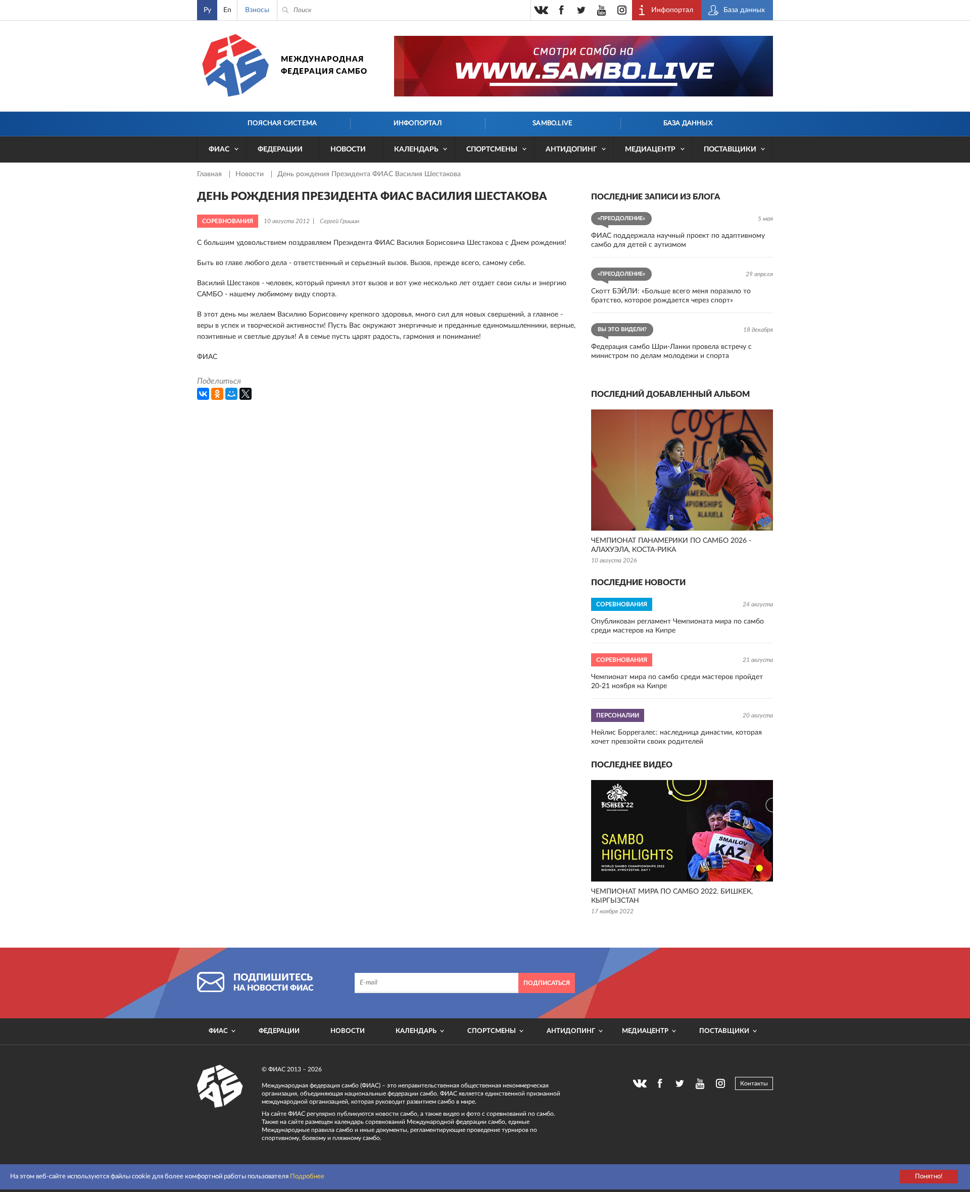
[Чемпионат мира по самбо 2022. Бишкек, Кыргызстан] (682, 831)
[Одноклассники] (217, 394)
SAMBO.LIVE (552, 123)
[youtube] (602, 10)
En (227, 10)
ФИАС (219, 149)
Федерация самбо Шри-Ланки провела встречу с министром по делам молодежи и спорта (671, 351)
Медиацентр (650, 149)
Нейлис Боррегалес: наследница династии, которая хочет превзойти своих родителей (676, 737)
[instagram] (622, 10)
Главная (210, 174)
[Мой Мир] (231, 394)
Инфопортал (418, 123)
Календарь (416, 149)
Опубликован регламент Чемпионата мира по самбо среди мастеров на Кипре (677, 626)
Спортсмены (491, 149)
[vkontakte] (541, 10)
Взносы (257, 10)
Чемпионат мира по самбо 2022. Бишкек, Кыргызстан (672, 896)
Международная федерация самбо (324, 65)
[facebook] (561, 10)
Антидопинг (571, 149)
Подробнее (307, 1176)
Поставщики (730, 149)
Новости (348, 149)
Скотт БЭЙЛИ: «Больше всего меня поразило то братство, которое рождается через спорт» (671, 296)
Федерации (280, 149)
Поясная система (282, 123)
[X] (245, 394)
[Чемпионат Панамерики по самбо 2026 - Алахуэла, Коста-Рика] (682, 470)
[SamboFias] (220, 1086)
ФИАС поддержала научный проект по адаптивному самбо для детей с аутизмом (678, 240)
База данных (687, 123)
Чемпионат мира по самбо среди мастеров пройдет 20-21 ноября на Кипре (677, 681)
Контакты (754, 1083)
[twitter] (581, 10)
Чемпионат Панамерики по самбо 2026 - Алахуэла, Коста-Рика (671, 545)
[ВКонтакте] (203, 394)
